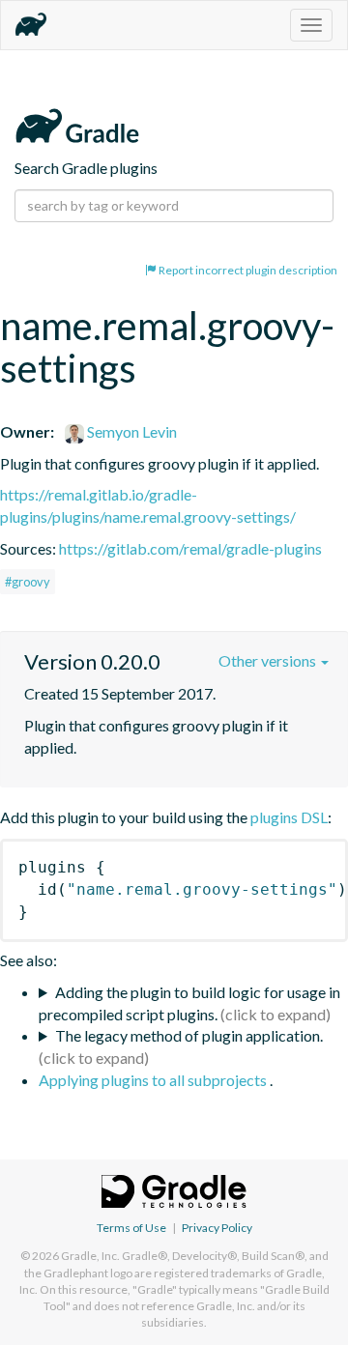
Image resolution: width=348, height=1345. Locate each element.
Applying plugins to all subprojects (154, 1080)
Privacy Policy (217, 1227)
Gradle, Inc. (90, 1255)
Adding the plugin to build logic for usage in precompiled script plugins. (189, 1003)
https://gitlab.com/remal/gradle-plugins (190, 548)
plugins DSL (289, 817)
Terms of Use (131, 1227)
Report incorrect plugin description (247, 270)
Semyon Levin (130, 431)
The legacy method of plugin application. (189, 1035)
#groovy (27, 581)
